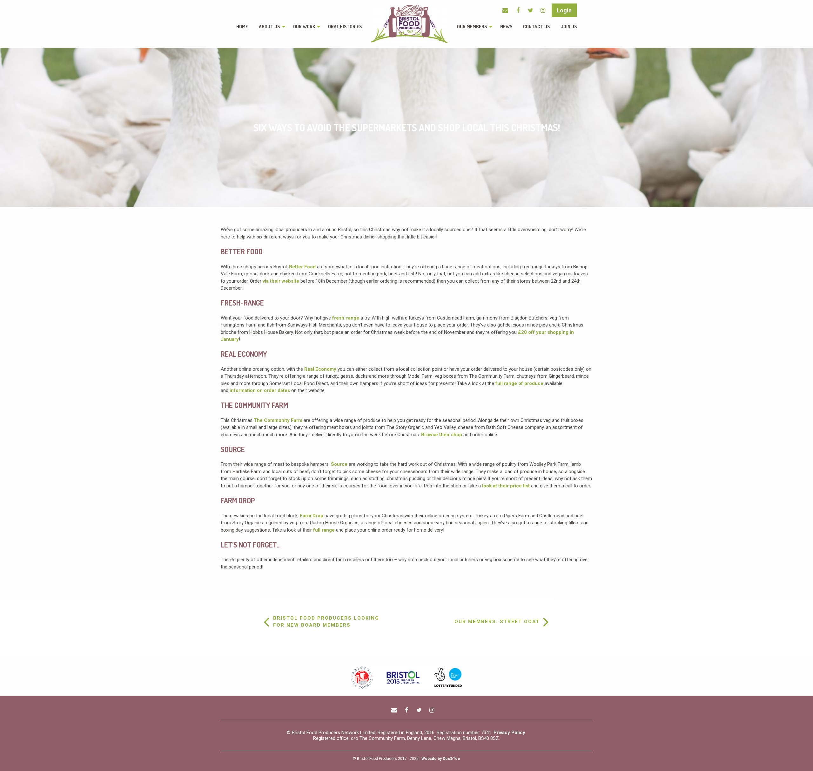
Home (242, 27)
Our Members (472, 27)
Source (340, 464)
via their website (281, 281)
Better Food (302, 267)
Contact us (536, 27)
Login (564, 10)
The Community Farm (278, 420)
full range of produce (519, 383)
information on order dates (260, 390)
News (506, 27)
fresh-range (345, 318)
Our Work (304, 27)
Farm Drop (312, 516)
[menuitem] (242, 26)
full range (324, 530)
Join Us (569, 27)
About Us (269, 27)
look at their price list (506, 486)
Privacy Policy (509, 732)
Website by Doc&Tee (440, 758)
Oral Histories (345, 27)
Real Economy (320, 369)
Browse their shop (441, 434)
